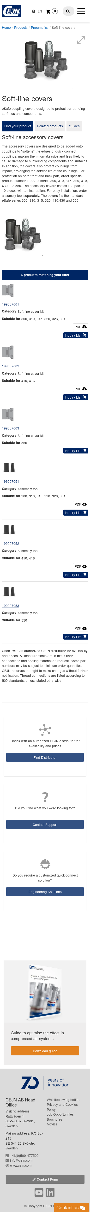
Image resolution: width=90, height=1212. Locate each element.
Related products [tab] (50, 126)
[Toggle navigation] (81, 11)
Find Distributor (45, 757)
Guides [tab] (74, 126)
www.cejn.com (20, 1165)
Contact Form (47, 1179)
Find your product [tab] (17, 126)
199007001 (10, 304)
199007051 (10, 481)
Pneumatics (39, 27)
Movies (52, 1124)
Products (21, 27)
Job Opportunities (60, 1114)
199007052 (10, 543)
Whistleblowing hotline (63, 1099)
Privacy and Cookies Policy (62, 1107)
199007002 (10, 366)
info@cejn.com (21, 1160)
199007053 (10, 605)
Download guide (45, 1050)
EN (39, 11)
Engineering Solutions (45, 891)
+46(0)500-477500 (24, 1155)
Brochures (54, 1119)
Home (6, 27)
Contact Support (45, 824)
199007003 (10, 428)
